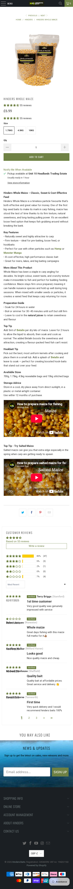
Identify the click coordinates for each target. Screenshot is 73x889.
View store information (18, 182)
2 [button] (29, 717)
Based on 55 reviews (17, 541)
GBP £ (34, 853)
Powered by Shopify (36, 865)
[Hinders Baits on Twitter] (24, 843)
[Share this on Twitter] (22, 512)
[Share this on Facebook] (31, 512)
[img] (13, 596)
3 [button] (36, 717)
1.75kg (9, 130)
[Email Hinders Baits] (48, 843)
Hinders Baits (18, 862)
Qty (5, 140)
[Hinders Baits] (36, 3)
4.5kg (21, 130)
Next (43, 16)
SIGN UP (60, 772)
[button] (11, 105)
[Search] (60, 3)
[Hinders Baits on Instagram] (42, 843)
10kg (31, 130)
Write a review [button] (36, 546)
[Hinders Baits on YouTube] (36, 843)
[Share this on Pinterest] (40, 512)
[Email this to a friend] (49, 512)
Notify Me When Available (18, 169)
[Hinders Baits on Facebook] (30, 843)
